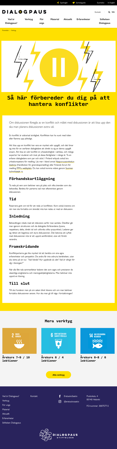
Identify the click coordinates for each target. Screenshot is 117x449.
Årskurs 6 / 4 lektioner (52, 359)
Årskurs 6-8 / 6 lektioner (93, 359)
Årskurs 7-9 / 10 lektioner (16, 359)
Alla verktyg (58, 374)
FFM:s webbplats (24, 168)
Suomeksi (100, 2)
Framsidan (5, 30)
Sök (113, 12)
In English (111, 2)
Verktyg (13, 30)
